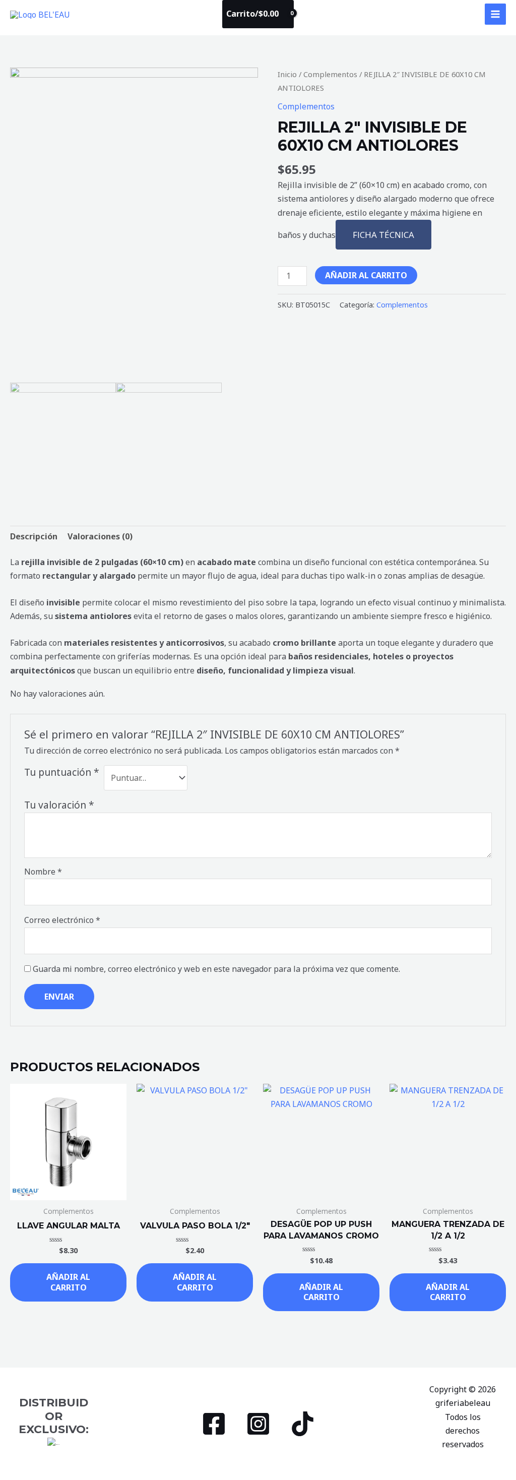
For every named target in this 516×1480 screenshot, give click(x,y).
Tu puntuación (61, 772)
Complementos (330, 74)
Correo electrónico (62, 920)
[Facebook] (214, 1423)
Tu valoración (59, 805)
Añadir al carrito (366, 275)
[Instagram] (258, 1423)
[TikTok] (302, 1423)
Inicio (287, 74)
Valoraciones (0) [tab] (100, 536)
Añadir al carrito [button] (68, 1282)
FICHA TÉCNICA (383, 234)
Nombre (43, 871)
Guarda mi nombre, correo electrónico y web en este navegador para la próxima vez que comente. (216, 968)
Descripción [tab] (33, 536)
